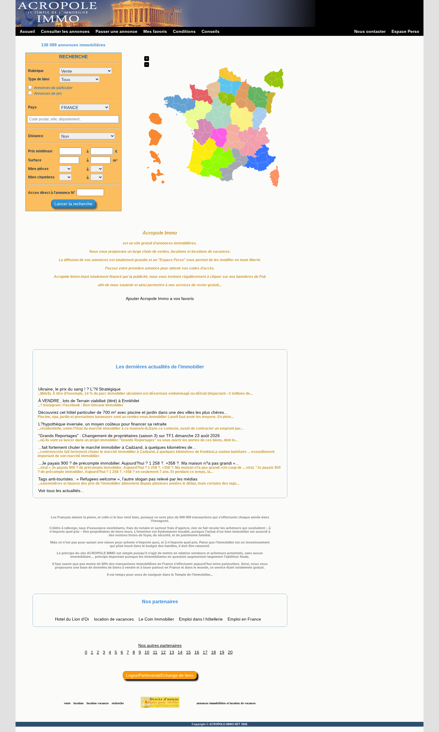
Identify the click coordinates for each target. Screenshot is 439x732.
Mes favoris (155, 31)
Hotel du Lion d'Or (72, 619)
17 (205, 652)
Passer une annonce (116, 31)
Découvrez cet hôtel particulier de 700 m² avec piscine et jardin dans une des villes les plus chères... (133, 412)
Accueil (27, 31)
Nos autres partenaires (160, 645)
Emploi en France (244, 619)
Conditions (184, 31)
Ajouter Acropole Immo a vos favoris (160, 298)
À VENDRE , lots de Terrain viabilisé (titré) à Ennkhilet (88, 400)
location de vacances (114, 619)
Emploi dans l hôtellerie (201, 619)
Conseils (211, 31)
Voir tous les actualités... (61, 490)
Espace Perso (405, 31)
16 (196, 652)
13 (171, 652)
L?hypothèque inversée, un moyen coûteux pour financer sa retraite (102, 424)
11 (155, 652)
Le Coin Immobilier (156, 619)
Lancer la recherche (73, 203)
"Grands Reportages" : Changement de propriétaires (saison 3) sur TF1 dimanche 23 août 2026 (129, 435)
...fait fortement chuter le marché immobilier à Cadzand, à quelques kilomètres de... (117, 447)
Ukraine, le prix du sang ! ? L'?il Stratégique (79, 389)
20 (230, 652)
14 (180, 652)
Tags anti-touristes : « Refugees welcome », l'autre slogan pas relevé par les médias (117, 479)
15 (188, 652)
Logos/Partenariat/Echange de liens (160, 675)
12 (163, 652)
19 (222, 652)
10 (147, 652)
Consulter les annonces (65, 31)
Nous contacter (370, 31)
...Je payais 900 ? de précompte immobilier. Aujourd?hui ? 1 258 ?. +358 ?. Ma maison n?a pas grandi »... (138, 463)
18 (213, 652)
